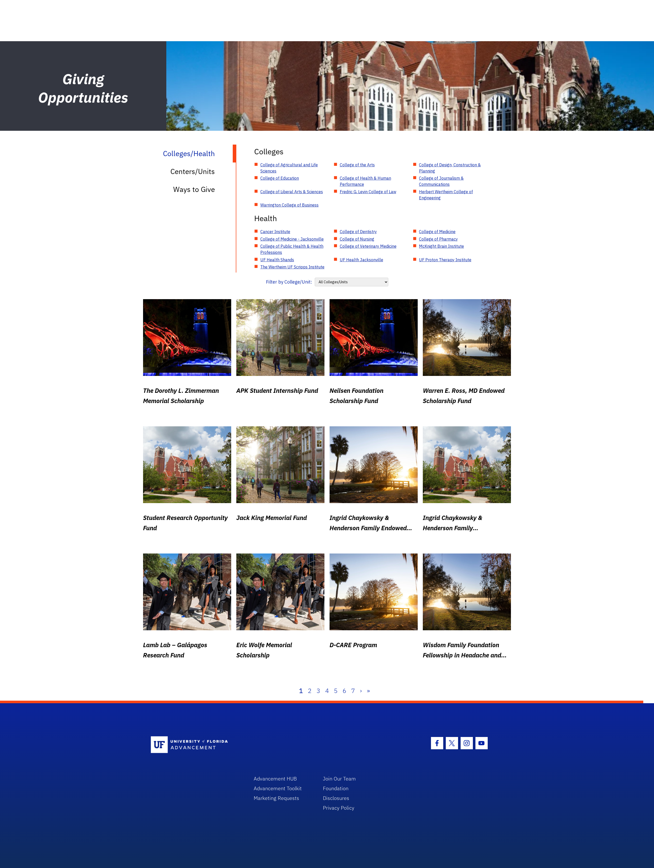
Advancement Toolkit (278, 788)
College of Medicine (437, 231)
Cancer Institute (275, 231)
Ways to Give (194, 189)
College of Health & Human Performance (365, 181)
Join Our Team (339, 778)
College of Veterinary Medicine (368, 246)
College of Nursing (357, 239)
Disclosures (336, 798)
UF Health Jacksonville (361, 259)
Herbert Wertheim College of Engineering (446, 194)
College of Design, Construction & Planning (450, 167)
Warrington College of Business (289, 205)
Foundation (335, 788)
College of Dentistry (358, 231)
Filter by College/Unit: (289, 282)
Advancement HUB (275, 778)
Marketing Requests (276, 798)
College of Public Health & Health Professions (291, 249)
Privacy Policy (338, 807)
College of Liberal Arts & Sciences (291, 191)
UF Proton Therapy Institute (445, 259)
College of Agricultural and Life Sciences (289, 167)
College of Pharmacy (438, 239)
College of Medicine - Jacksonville (292, 239)
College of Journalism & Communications (441, 181)
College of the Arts (357, 164)
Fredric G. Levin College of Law (368, 191)
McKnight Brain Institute (441, 246)
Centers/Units (192, 171)
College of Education (279, 178)
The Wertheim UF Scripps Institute (292, 266)
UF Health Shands (277, 259)
